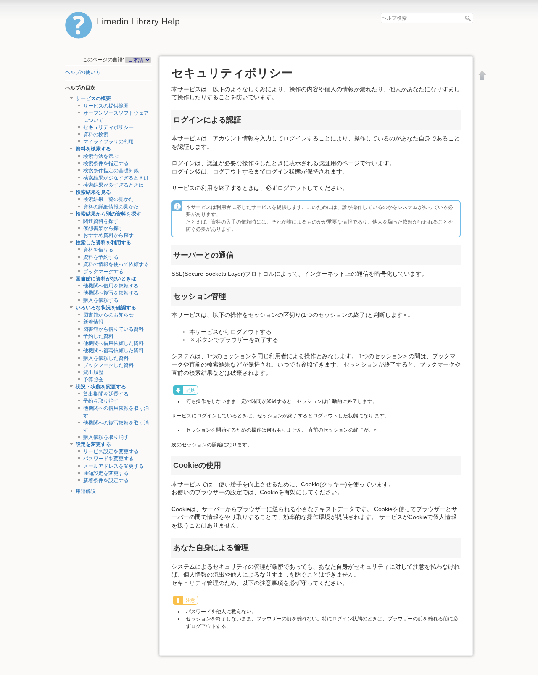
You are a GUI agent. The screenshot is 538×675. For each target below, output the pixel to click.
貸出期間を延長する (106, 394)
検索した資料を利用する (103, 242)
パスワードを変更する (108, 458)
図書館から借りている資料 (113, 329)
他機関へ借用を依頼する (111, 286)
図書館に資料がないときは (106, 279)
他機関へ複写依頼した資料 (113, 350)
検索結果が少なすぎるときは (116, 178)
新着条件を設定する (106, 480)
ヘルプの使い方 (82, 72)
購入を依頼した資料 (106, 358)
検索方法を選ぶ (101, 156)
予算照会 (93, 379)
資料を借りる (98, 250)
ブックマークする (103, 271)
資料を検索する (93, 149)
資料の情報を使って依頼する (116, 264)
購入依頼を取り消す (106, 437)
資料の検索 (95, 134)
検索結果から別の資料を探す (108, 214)
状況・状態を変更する (101, 387)
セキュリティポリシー (108, 127)
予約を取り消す (101, 401)
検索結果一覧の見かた (108, 199)
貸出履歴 (93, 372)
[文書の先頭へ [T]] (482, 75)
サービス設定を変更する (111, 451)
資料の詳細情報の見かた (111, 207)
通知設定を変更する (106, 473)
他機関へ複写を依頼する (111, 293)
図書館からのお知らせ (108, 315)
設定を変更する (93, 444)
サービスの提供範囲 (106, 106)
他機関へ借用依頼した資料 (113, 343)
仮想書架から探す (103, 228)
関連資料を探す (101, 221)
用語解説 (86, 491)
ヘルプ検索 (469, 18)
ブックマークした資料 (108, 365)
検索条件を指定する (106, 163)
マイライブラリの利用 (108, 142)
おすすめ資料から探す (108, 235)
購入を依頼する (101, 300)
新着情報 (93, 322)
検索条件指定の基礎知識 (111, 171)
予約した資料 (98, 336)
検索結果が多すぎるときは (113, 185)
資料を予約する (101, 257)
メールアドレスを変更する (113, 466)
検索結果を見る (93, 192)
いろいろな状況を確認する (106, 308)
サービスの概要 (93, 98)
